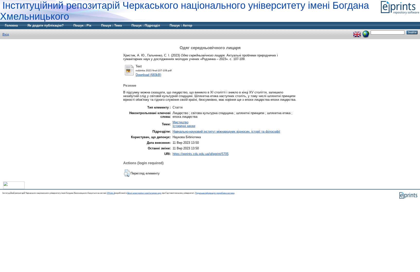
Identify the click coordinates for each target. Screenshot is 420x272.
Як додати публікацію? (45, 25)
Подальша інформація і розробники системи (214, 193)
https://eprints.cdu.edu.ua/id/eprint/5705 (200, 154)
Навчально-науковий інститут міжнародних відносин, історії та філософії (226, 131)
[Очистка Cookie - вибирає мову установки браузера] (366, 32)
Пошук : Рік (82, 25)
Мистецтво (180, 122)
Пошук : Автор (181, 25)
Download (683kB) (148, 75)
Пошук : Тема (111, 25)
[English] (357, 32)
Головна (11, 25)
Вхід (5, 34)
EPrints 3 (110, 193)
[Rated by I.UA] (14, 188)
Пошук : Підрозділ (145, 25)
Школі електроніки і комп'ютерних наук (144, 193)
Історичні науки (184, 126)
